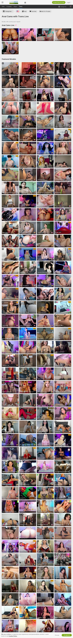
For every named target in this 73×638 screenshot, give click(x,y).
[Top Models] (25, 2)
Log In (68, 2)
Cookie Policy (13, 636)
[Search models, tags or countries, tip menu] (70, 7)
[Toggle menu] (2, 2)
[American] (17, 11)
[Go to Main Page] (14, 2)
